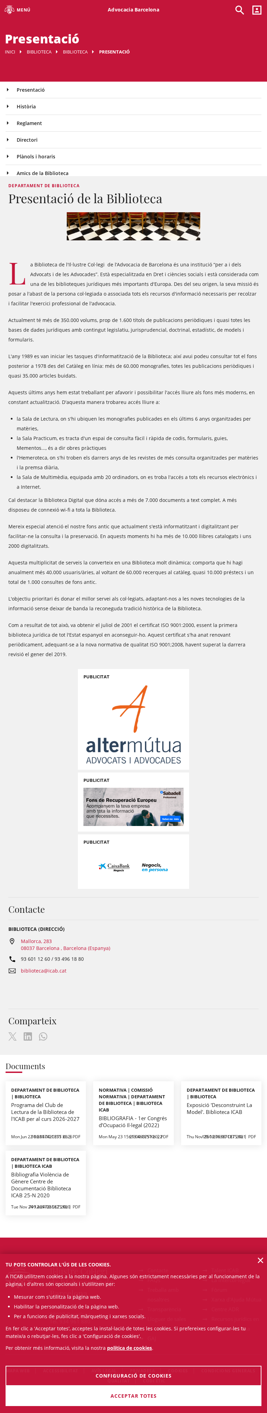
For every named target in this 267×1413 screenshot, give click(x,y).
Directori (27, 140)
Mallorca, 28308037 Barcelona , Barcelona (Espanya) (65, 944)
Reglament (29, 123)
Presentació (31, 89)
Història (26, 106)
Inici (10, 52)
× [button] (260, 1260)
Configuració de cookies (134, 1375)
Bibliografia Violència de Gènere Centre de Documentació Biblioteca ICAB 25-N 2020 (41, 1185)
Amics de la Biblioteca (42, 173)
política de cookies (129, 1348)
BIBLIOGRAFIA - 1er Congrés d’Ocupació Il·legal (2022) (133, 1122)
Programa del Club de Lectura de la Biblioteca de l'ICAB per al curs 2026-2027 (45, 1111)
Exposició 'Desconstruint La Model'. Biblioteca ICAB (219, 1108)
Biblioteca (39, 52)
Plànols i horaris (36, 156)
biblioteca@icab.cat (43, 970)
